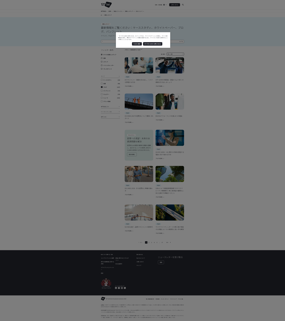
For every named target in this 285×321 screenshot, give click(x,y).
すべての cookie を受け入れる (153, 43)
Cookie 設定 (137, 43)
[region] (143, 40)
